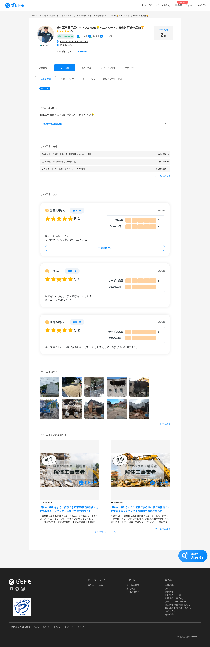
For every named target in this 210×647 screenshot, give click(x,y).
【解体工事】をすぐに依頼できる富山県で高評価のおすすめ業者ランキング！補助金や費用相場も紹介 (140, 509)
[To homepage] (14, 5)
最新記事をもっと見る (105, 532)
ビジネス (69, 626)
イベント (81, 626)
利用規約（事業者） (174, 598)
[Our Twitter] (17, 590)
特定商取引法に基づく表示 (178, 608)
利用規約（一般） (173, 595)
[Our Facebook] (11, 590)
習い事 (46, 626)
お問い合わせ (132, 592)
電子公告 (169, 614)
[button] (45, 88)
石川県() (82, 51)
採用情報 (169, 592)
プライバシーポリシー (175, 601)
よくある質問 (132, 585)
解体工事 (44, 88)
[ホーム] (22, 582)
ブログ (168, 588)
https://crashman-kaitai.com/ (74, 41)
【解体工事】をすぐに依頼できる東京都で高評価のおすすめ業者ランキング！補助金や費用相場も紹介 (69, 509)
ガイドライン (171, 611)
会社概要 (169, 585)
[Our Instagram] (23, 590)
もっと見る (165, 423)
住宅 (36, 626)
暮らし (57, 626)
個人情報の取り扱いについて (179, 605)
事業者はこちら (95, 585)
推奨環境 (130, 588)
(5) (71, 31)
